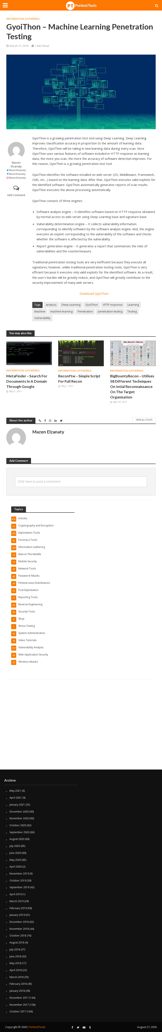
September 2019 (19, 887)
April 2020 (15, 866)
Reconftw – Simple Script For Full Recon (79, 378)
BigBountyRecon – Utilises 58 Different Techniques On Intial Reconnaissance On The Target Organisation (132, 386)
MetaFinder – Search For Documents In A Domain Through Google (26, 381)
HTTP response (113, 305)
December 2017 (19, 998)
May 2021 (15, 791)
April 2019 (15, 894)
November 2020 (19, 818)
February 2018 (18, 984)
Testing (132, 311)
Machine (39, 311)
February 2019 (18, 908)
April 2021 (15, 797)
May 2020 (15, 860)
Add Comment (16, 195)
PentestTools (36, 1027)
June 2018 (15, 956)
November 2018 (19, 929)
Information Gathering (23, 19)
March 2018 (16, 977)
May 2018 (15, 963)
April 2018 (15, 970)
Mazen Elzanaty (16, 164)
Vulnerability (42, 318)
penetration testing (110, 311)
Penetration (85, 311)
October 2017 (17, 1011)
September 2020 (19, 832)
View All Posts (144, 419)
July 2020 (14, 846)
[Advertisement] (81, 735)
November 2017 (19, 1004)
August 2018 (16, 942)
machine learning (61, 311)
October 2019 (17, 880)
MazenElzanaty (17, 170)
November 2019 (19, 873)
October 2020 (17, 825)
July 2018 (14, 949)
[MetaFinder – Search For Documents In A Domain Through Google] (29, 353)
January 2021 (17, 804)
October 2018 (17, 935)
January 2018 (17, 991)
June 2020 (15, 853)
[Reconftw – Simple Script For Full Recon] (81, 353)
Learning (133, 305)
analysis (51, 305)
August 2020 (16, 839)
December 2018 (19, 922)
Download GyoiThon (94, 293)
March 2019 (16, 901)
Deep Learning (71, 305)
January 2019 (17, 915)
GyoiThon (91, 305)
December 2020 (19, 811)
